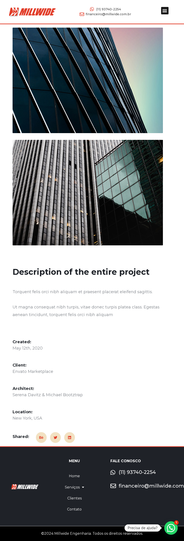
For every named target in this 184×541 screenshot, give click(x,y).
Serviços (72, 487)
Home (74, 476)
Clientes (74, 498)
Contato (74, 509)
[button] (165, 10)
